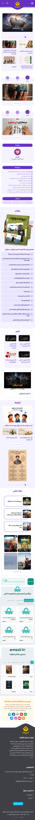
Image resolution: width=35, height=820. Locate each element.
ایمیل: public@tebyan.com (24, 781)
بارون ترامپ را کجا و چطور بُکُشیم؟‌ (22, 278)
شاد (25, 714)
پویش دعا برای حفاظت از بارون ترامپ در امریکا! (19, 254)
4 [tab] (18, 37)
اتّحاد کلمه (14, 67)
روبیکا (17, 714)
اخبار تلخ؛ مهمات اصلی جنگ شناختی (21, 320)
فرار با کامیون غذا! (25, 300)
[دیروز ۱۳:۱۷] (10, 561)
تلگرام (11, 718)
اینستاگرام (15, 718)
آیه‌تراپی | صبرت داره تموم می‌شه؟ (25, 345)
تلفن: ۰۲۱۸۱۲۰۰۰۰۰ (27, 778)
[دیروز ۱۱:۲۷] (17, 465)
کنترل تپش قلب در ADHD (24, 181)
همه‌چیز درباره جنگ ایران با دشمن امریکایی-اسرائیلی (19, 249)
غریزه (31, 676)
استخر (31, 692)
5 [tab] (15, 37)
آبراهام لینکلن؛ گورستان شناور (23, 283)
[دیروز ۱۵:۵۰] (27, 526)
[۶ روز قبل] (24, 354)
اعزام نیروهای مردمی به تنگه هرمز (15, 526)
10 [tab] (6, 484)
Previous (31, 23)
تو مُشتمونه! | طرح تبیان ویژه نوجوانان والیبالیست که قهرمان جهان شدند (9, 52)
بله (9, 714)
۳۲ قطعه (21, 640)
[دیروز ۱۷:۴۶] (17, 22)
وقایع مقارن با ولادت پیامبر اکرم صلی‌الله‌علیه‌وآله (19, 172)
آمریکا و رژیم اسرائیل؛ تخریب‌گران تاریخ (20, 269)
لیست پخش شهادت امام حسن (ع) (9, 637)
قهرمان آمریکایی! (24, 393)
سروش (13, 714)
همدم (17, 157)
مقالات (17, 211)
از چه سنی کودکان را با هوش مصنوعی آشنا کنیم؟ (19, 185)
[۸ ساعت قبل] (26, 44)
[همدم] (17, 152)
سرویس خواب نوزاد (7, 202)
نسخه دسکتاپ (18, 804)
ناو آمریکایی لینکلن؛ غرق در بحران (22, 305)
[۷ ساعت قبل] (26, 60)
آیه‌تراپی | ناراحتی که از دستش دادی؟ (24, 361)
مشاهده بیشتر (16, 103)
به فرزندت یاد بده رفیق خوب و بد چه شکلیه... (16, 425)
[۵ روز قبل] (10, 338)
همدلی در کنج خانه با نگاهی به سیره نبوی (26, 52)
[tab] (28, 79)
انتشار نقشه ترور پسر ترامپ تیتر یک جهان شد (19, 265)
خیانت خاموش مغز (26, 176)
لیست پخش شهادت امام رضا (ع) (27, 637)
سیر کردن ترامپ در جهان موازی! (22, 274)
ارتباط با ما (29, 795)
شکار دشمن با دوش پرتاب (24, 296)
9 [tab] (8, 484)
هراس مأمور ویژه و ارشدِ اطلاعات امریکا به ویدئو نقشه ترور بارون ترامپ (16, 259)
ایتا (23, 718)
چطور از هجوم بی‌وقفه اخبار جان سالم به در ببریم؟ (19, 190)
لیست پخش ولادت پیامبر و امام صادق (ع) (26, 618)
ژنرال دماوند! (27, 292)
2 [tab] (22, 37)
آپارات (21, 714)
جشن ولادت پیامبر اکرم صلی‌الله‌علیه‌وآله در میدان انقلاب (14, 514)
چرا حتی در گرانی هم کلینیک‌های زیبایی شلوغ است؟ (19, 192)
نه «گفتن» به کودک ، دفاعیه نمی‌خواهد (22, 187)
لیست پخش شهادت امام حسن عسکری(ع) (9, 618)
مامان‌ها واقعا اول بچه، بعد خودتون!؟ (26, 439)
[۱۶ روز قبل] (17, 126)
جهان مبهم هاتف (11, 676)
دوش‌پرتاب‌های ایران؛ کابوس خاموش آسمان (19, 309)
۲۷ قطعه (4, 640)
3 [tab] (20, 37)
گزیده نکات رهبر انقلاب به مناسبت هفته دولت (20, 178)
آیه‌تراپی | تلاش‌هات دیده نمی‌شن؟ (12, 346)
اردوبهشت (13, 692)
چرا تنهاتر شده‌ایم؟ (10, 438)
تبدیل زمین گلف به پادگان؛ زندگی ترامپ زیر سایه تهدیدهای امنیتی (16, 314)
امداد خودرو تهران (17, 202)
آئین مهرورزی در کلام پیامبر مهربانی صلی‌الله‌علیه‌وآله (27, 67)
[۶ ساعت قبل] (27, 501)
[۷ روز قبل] (10, 354)
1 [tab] (25, 37)
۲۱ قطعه (4, 621)
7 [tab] (10, 37)
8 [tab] (8, 37)
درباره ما (30, 798)
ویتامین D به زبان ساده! (25, 183)
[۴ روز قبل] (24, 338)
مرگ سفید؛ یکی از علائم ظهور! (24, 174)
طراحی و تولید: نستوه (16, 817)
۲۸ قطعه (21, 621)
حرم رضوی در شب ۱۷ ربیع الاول (15, 501)
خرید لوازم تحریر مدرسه (27, 202)
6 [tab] (13, 37)
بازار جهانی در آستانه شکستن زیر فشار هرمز (20, 287)
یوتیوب (19, 718)
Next (4, 23)
